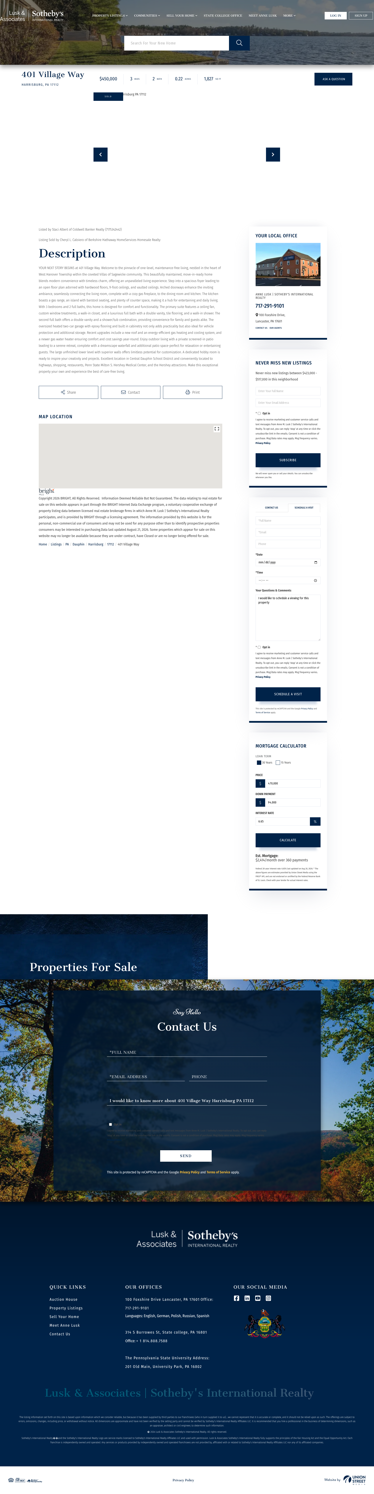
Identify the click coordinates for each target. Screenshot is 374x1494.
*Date (259, 554)
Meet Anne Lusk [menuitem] (263, 15)
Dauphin (79, 544)
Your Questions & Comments (273, 590)
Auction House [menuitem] (64, 1299)
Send (186, 1156)
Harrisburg (95, 544)
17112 (110, 544)
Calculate (288, 840)
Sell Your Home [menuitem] (180, 15)
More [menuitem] (288, 15)
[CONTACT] (333, 79)
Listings (56, 544)
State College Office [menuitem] (223, 15)
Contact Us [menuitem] (60, 1334)
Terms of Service (263, 712)
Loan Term (263, 756)
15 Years (286, 762)
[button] (239, 43)
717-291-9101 (270, 306)
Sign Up (361, 15)
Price (259, 775)
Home (43, 544)
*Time (259, 572)
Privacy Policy (263, 443)
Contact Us (262, 328)
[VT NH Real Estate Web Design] (345, 1480)
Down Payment (266, 794)
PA (67, 544)
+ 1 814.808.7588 (152, 1341)
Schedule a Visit (304, 507)
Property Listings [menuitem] (108, 15)
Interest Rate (265, 813)
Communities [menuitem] (145, 15)
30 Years (267, 762)
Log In (335, 15)
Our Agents (276, 328)
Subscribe (288, 460)
